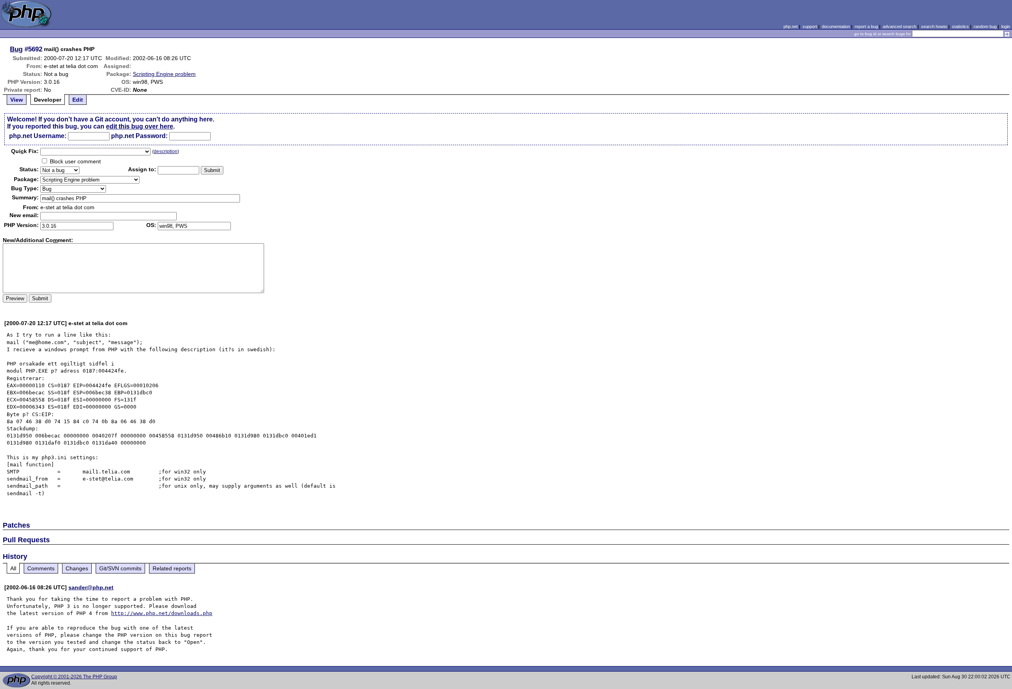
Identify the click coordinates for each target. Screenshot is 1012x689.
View (16, 100)
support (809, 26)
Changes (77, 568)
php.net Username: (37, 135)
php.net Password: (139, 135)
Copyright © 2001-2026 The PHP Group (74, 677)
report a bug (866, 26)
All (13, 568)
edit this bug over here (139, 126)
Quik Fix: (25, 151)
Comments (41, 568)
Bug (16, 49)
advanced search (899, 26)
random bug (985, 26)
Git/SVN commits (120, 568)
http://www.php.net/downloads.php (161, 613)
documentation (836, 26)
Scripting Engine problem (164, 74)
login (1005, 26)
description (165, 151)
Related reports (172, 568)
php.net (791, 26)
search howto (934, 26)
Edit (77, 100)
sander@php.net (90, 587)
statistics (960, 26)
